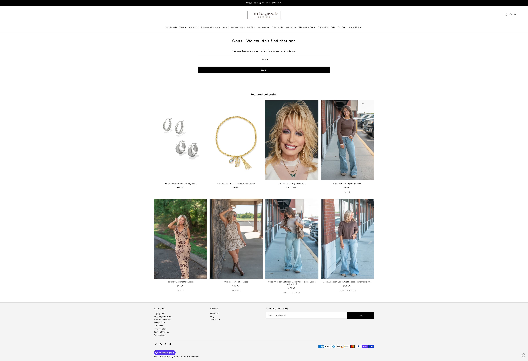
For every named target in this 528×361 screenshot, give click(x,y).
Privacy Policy (160, 329)
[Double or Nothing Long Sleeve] (347, 140)
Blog (212, 316)
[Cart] (515, 14)
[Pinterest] (165, 344)
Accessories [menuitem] (237, 27)
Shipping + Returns (162, 316)
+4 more (352, 290)
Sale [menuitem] (333, 27)
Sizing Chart (159, 323)
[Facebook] (155, 344)
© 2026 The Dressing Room (166, 356)
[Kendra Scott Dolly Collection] (291, 140)
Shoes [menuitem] (225, 27)
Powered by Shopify (190, 356)
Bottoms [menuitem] (193, 27)
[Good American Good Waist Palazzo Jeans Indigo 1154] (347, 239)
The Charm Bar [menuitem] (306, 27)
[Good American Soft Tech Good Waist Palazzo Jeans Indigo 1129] (291, 239)
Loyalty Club (159, 313)
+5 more (297, 293)
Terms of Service (161, 332)
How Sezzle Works (162, 319)
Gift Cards (158, 326)
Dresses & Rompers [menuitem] (210, 27)
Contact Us (215, 319)
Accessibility (160, 335)
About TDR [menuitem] (354, 27)
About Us (214, 313)
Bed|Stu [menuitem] (251, 27)
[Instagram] (161, 344)
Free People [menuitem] (277, 27)
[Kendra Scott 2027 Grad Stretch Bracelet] (236, 140)
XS (233, 290)
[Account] (511, 14)
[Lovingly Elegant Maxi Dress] (180, 239)
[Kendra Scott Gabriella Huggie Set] (180, 140)
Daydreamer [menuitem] (263, 27)
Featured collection (264, 94)
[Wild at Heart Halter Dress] (236, 239)
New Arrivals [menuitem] (171, 27)
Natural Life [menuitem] (290, 27)
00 (285, 293)
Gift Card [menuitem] (342, 27)
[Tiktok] (170, 344)
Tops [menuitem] (181, 27)
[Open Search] (506, 14)
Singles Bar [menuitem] (323, 27)
